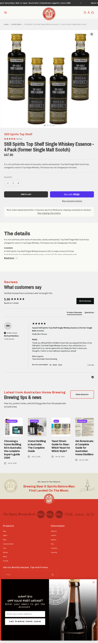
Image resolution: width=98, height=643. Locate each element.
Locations (54, 548)
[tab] (74, 313)
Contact (53, 535)
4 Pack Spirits (16, 24)
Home (6, 24)
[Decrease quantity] (8, 183)
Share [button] (60, 365)
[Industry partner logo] (19, 514)
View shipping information (49, 213)
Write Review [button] (85, 301)
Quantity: (8, 177)
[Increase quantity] (18, 183)
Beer (4, 531)
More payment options (72, 201)
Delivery (53, 540)
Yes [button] (51, 365)
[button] (13, 139)
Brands (5, 552)
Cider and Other (8, 544)
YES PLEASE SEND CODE (25, 621)
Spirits (5, 535)
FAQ (52, 544)
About (5, 557)
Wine (4, 540)
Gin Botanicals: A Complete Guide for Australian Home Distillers (84, 448)
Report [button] (55, 365)
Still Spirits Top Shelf (18, 134)
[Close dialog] (93, 582)
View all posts (82, 394)
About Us (54, 531)
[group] (17, 299)
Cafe (4, 548)
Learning (54, 552)
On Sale (5, 561)
